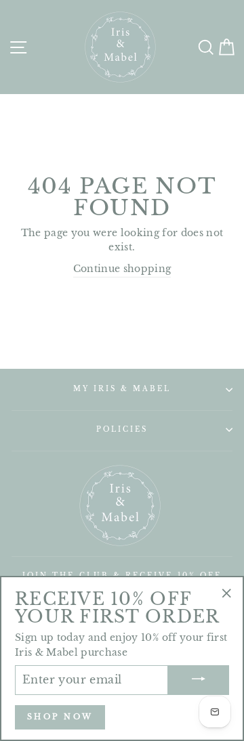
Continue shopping (122, 269)
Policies (122, 429)
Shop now (60, 716)
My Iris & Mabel (122, 388)
